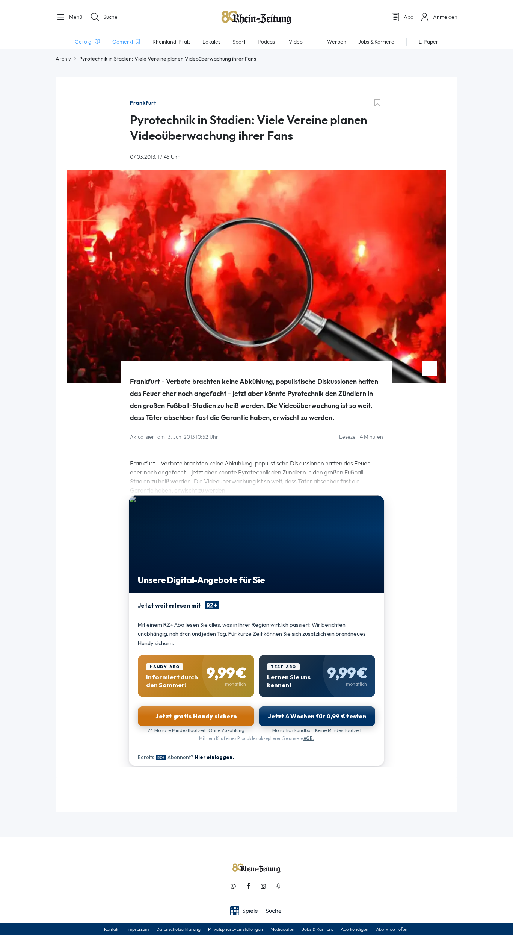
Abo (408, 17)
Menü (75, 17)
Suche (110, 17)
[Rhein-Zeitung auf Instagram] (263, 886)
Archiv (63, 58)
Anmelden (445, 17)
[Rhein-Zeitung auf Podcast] (278, 886)
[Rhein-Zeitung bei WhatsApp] (233, 886)
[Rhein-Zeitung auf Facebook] (248, 886)
